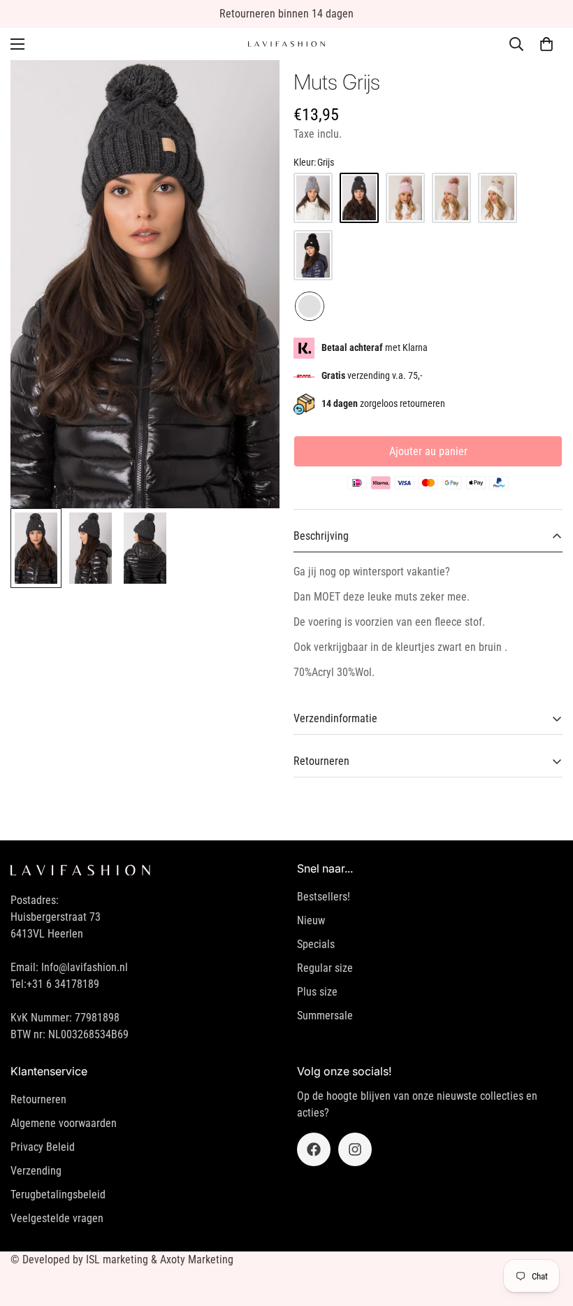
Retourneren (38, 1099)
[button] (546, 44)
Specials (316, 944)
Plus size (317, 991)
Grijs (310, 306)
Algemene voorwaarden (63, 1123)
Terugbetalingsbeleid (58, 1194)
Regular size (325, 968)
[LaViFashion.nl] (286, 44)
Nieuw (311, 920)
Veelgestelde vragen (56, 1218)
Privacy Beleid (42, 1147)
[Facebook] (314, 1149)
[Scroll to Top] (546, 1230)
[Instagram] (355, 1149)
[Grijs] (313, 198)
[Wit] (497, 198)
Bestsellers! (323, 896)
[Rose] (451, 198)
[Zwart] (313, 255)
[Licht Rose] (405, 198)
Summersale (325, 1015)
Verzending (35, 1170)
